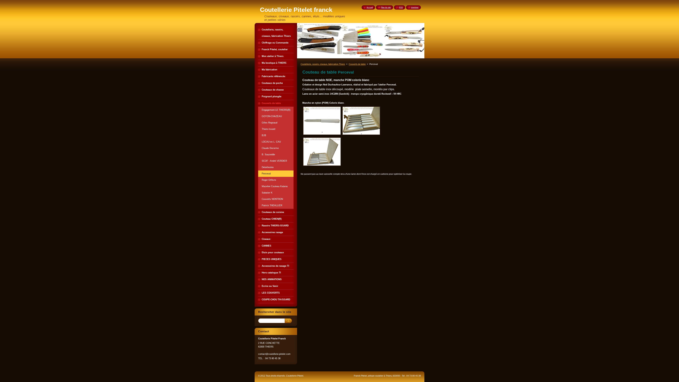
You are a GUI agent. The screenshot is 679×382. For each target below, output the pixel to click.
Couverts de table (357, 64)
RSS (401, 7)
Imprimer (415, 7)
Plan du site (386, 7)
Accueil (370, 7)
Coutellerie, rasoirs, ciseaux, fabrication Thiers (323, 64)
